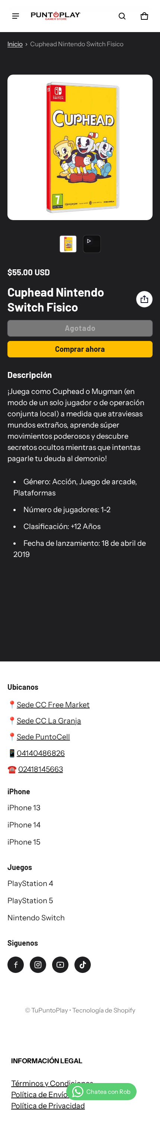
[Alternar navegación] (15, 16)
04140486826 (41, 753)
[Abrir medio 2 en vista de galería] (92, 244)
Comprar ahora (80, 348)
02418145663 (40, 769)
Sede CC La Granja (49, 720)
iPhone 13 (23, 807)
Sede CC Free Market (53, 704)
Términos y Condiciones (52, 1083)
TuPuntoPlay (49, 1010)
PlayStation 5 (30, 900)
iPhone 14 (24, 824)
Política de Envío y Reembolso (61, 1094)
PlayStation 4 (30, 883)
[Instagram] (38, 965)
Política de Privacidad (48, 1105)
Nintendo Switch (36, 917)
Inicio (15, 44)
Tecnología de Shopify (103, 1010)
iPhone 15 (23, 842)
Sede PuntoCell (43, 736)
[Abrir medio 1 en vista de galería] (68, 244)
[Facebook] (15, 965)
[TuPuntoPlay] (56, 16)
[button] (122, 16)
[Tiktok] (82, 965)
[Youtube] (60, 965)
